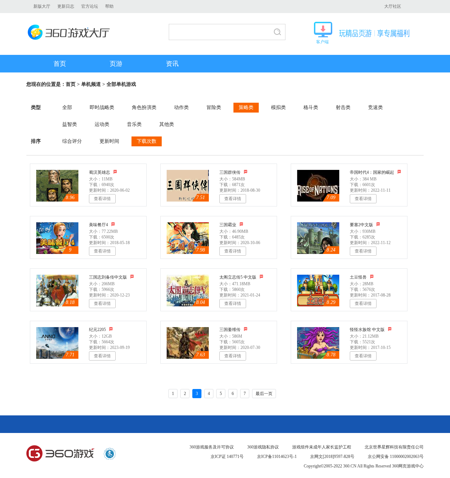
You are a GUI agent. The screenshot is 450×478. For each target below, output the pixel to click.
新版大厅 (41, 6)
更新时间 (109, 141)
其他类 (166, 124)
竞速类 (375, 107)
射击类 (343, 107)
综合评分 (72, 141)
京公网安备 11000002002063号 (396, 456)
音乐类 (134, 124)
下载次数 (146, 141)
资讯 (172, 63)
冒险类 (213, 107)
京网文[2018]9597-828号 (332, 456)
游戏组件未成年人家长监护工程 (321, 447)
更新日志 (65, 6)
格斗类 (310, 107)
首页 (59, 63)
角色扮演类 (144, 107)
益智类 (69, 124)
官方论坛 (89, 6)
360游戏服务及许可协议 (211, 447)
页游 (116, 63)
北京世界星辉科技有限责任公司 (394, 447)
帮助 (109, 6)
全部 (67, 107)
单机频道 (91, 84)
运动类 (102, 124)
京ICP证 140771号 (227, 456)
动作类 (181, 107)
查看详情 (102, 198)
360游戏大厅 (70, 32)
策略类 (246, 107)
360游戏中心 (60, 454)
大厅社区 (392, 6)
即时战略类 (102, 107)
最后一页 (264, 393)
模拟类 (278, 107)
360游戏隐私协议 (263, 447)
